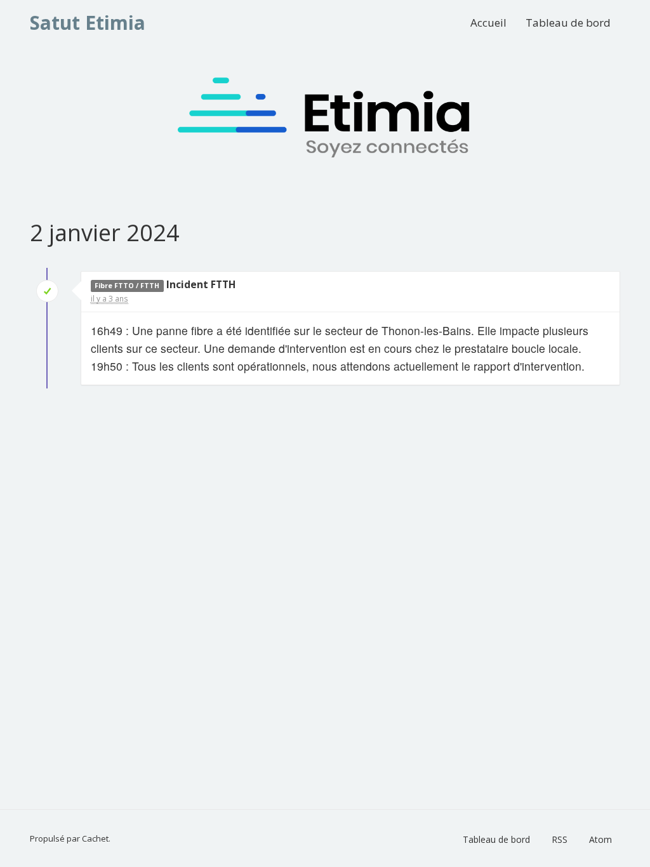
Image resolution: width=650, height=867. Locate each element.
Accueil (488, 22)
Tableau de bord (568, 22)
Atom (600, 839)
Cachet (95, 838)
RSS (559, 839)
